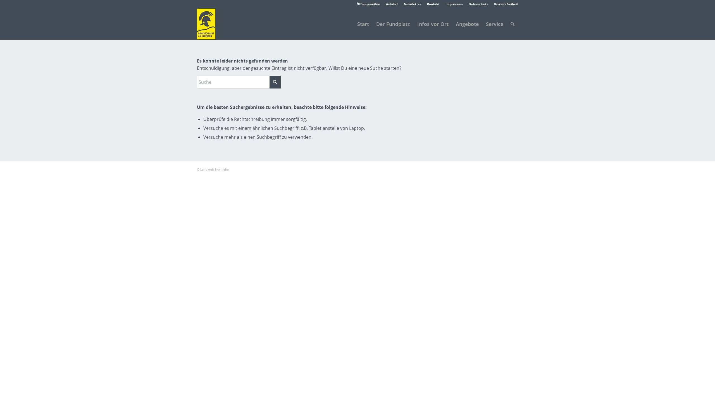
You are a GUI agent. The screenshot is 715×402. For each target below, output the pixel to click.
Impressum (454, 4)
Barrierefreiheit (506, 4)
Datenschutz (478, 4)
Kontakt (433, 4)
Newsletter (412, 4)
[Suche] (512, 24)
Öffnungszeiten (368, 4)
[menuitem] (368, 4)
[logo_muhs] (206, 24)
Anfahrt (392, 4)
